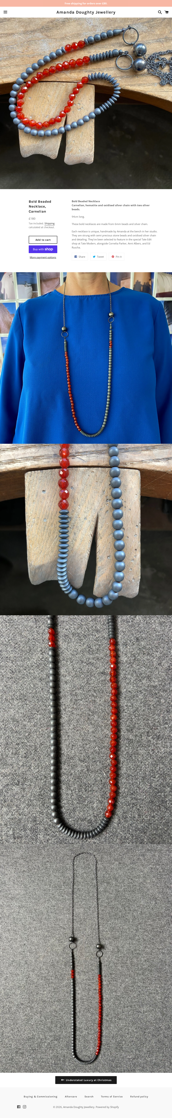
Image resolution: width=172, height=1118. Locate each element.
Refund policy (139, 1096)
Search (89, 1096)
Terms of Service (112, 1096)
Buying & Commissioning (40, 1096)
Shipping (50, 223)
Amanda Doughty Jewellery (86, 12)
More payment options (43, 257)
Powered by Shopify (107, 1107)
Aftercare (71, 1096)
